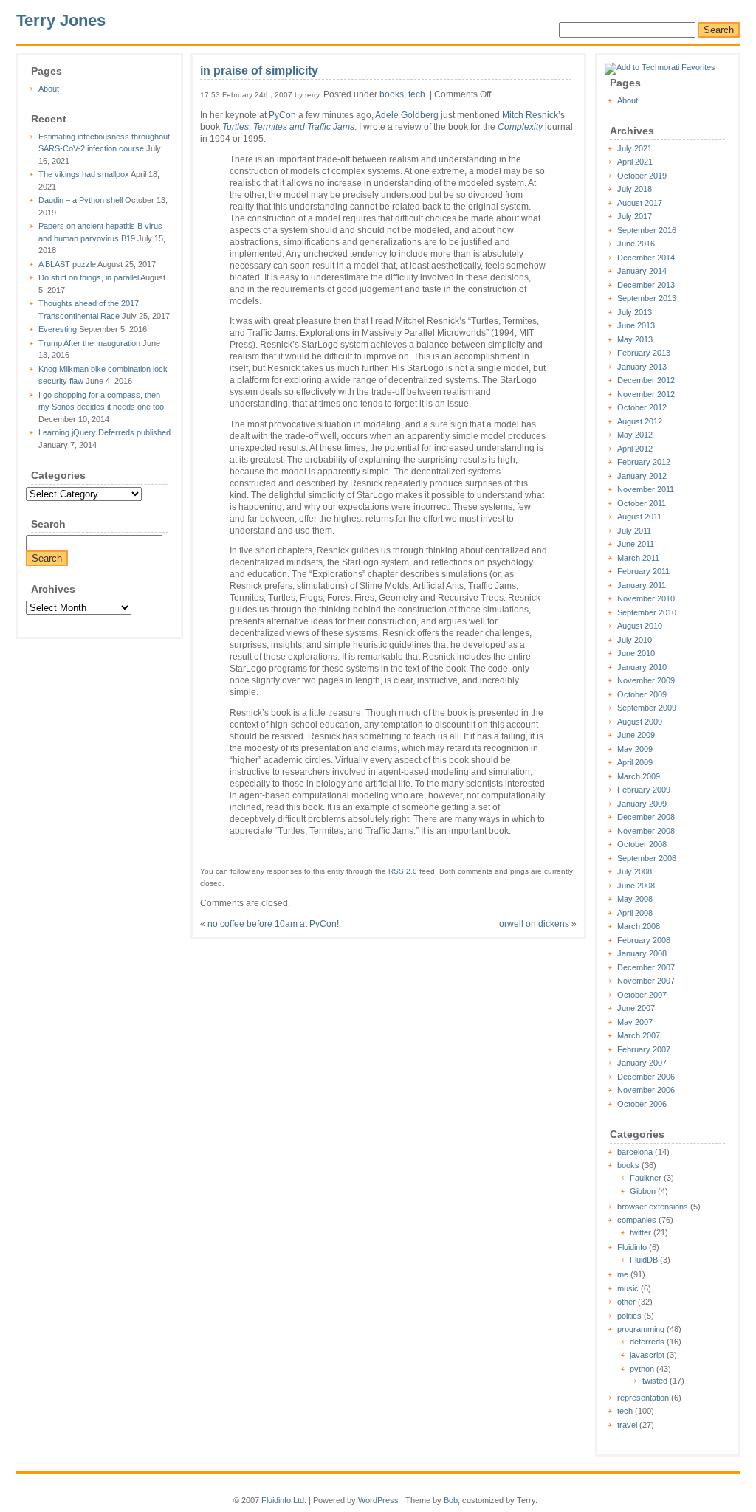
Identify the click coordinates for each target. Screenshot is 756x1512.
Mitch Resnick (530, 115)
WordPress (378, 1500)
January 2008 (642, 953)
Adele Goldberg (407, 115)
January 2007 (642, 1062)
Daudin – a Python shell (80, 200)
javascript (647, 1354)
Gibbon (643, 1191)
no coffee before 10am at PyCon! (273, 923)
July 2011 (634, 530)
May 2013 (635, 339)
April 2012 (635, 448)
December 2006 (646, 1076)
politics (629, 1315)
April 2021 (635, 161)
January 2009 (642, 803)
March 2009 (638, 776)
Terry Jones (61, 20)
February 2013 (643, 352)
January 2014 (642, 270)
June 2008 (636, 885)
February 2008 (643, 940)
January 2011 (641, 585)
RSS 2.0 (402, 871)
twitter (640, 1232)
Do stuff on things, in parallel (88, 277)
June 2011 (635, 543)
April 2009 (635, 762)
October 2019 (642, 175)
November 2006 (646, 1089)
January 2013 (642, 366)
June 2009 (636, 735)
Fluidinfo (632, 1247)
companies (636, 1219)
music (628, 1288)
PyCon (282, 115)
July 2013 (634, 312)
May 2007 (635, 1022)
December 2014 (646, 257)
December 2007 (646, 967)
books (628, 1165)
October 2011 (641, 503)
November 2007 (646, 980)
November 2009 (646, 680)
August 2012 (639, 421)
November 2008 (646, 830)
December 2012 (646, 380)
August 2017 (639, 203)
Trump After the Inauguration (89, 343)
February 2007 (643, 1049)
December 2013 (646, 284)
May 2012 (635, 434)
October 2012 (642, 407)
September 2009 (646, 707)
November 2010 (646, 598)
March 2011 (638, 557)
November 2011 (645, 489)
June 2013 (636, 325)
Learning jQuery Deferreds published (104, 432)
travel (627, 1424)
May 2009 (635, 749)
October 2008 (642, 844)
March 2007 (638, 1035)
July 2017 (634, 216)
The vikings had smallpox (83, 174)
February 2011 (643, 571)
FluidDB (644, 1259)
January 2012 (642, 476)
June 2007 (636, 1008)
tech (625, 1410)
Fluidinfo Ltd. (283, 1500)
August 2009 (639, 721)
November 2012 (646, 394)
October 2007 (642, 994)
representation (643, 1397)
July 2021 (634, 148)
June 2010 (636, 653)
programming (640, 1329)
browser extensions (652, 1206)
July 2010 (634, 639)
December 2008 (646, 816)
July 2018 (634, 188)
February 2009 (643, 789)
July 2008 (634, 871)
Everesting (57, 329)
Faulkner (646, 1177)
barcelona (635, 1151)
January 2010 (642, 667)
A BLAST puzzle (67, 264)
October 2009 (642, 694)
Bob (451, 1500)
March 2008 (638, 926)
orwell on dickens (534, 923)
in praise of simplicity (259, 70)
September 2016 (646, 230)
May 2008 (635, 898)
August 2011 (639, 516)
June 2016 (636, 243)
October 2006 (642, 1104)
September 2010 (646, 612)
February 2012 (643, 462)
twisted (654, 1380)
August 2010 (639, 625)
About (48, 88)
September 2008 (646, 858)
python (642, 1368)
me (622, 1274)
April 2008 (635, 912)
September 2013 (646, 298)
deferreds (647, 1341)
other (626, 1301)
